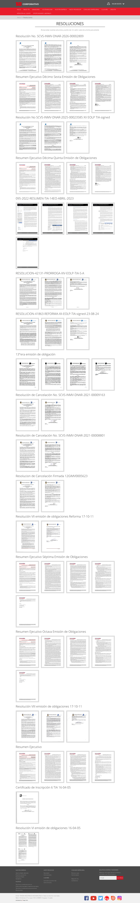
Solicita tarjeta (75, 875)
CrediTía (113, 9)
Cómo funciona (47, 882)
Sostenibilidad (47, 9)
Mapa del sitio (75, 879)
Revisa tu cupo (75, 873)
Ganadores (36, 9)
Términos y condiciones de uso (24, 884)
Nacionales (46, 873)
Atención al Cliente (24, 13)
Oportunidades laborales (42, 13)
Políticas (18, 881)
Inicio (19, 9)
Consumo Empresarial (91, 9)
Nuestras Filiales (20, 877)
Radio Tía (26, 9)
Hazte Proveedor (75, 9)
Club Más (104, 9)
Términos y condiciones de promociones (26, 888)
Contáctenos (74, 880)
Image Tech (22, 900)
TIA (27, 4)
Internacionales (48, 875)
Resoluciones (27, 17)
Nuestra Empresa (61, 9)
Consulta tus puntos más (50, 880)
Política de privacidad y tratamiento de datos (27, 886)
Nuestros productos (21, 875)
